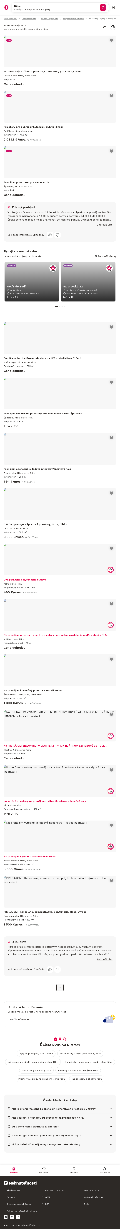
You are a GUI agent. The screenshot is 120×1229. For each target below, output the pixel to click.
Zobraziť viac (104, 224)
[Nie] (57, 235)
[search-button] (103, 7)
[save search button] (113, 27)
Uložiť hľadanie (19, 1019)
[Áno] (50, 235)
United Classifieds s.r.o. (29, 1225)
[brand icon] (6, 7)
